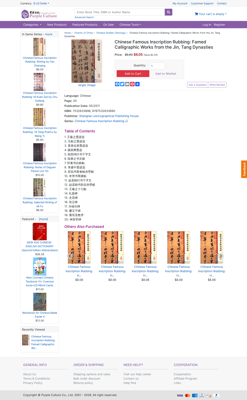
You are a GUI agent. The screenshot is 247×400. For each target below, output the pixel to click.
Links (177, 383)
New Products (57, 24)
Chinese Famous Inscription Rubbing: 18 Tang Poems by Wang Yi (40, 131)
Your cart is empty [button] (211, 14)
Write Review (217, 84)
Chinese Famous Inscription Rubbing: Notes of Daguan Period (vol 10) (40, 167)
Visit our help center (137, 374)
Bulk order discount (86, 378)
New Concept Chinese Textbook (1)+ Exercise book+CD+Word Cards (40, 281)
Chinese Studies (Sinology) (111, 32)
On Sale (108, 24)
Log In (207, 24)
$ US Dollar (40, 3)
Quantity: (140, 65)
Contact (222, 3)
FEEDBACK (244, 169)
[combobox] (120, 12)
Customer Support (202, 3)
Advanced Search (84, 17)
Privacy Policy (32, 383)
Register (219, 24)
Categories (31, 24)
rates (106, 374)
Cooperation (182, 374)
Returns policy (83, 383)
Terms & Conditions (36, 378)
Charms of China (83, 32)
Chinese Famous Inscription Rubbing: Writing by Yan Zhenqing (40, 61)
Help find (130, 383)
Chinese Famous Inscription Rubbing (99, 121)
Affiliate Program (185, 378)
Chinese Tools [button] (129, 24)
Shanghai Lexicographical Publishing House (109, 116)
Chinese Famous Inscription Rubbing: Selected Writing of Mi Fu (40, 202)
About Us (29, 374)
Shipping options (85, 374)
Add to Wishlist (165, 73)
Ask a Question (197, 84)
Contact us (131, 378)
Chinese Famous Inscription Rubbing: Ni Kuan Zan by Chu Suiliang (39, 96)
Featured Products (84, 24)
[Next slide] (221, 256)
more (48, 34)
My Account (180, 3)
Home (67, 32)
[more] (42, 219)
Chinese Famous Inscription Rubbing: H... (79, 271)
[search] (168, 12)
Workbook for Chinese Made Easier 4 (39, 314)
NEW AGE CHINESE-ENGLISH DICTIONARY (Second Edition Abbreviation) (40, 246)
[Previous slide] (70, 256)
